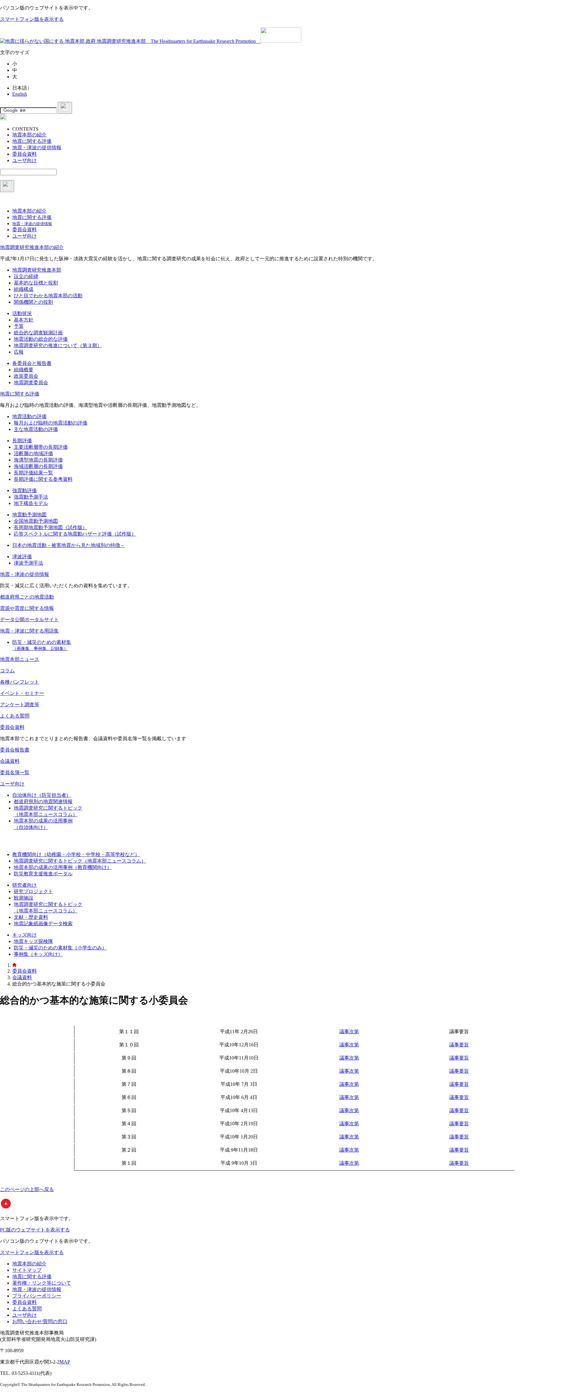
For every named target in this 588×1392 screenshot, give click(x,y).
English (19, 94)
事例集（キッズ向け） (38, 954)
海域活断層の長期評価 (38, 466)
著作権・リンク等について (41, 1283)
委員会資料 (12, 727)
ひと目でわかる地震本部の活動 (48, 295)
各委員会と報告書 (31, 363)
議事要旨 (459, 1044)
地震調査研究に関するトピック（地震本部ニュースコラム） (80, 860)
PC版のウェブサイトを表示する (35, 1229)
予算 (19, 326)
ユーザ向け (12, 783)
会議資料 (10, 761)
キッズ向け (24, 934)
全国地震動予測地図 (36, 521)
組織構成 (23, 289)
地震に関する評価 (19, 393)
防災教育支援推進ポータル (43, 873)
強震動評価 (24, 490)
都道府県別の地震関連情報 (43, 801)
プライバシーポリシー (36, 1295)
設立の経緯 (26, 276)
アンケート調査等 (19, 704)
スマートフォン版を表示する (32, 19)
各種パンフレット (19, 682)
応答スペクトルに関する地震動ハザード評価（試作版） (75, 533)
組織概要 (23, 369)
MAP (64, 1361)
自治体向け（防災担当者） (41, 795)
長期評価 (22, 440)
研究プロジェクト (33, 891)
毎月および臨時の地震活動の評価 (50, 422)
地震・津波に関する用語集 (29, 630)
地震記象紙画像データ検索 (43, 923)
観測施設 (23, 897)
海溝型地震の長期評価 (38, 459)
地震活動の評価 (29, 416)
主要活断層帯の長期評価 (41, 447)
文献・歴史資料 (31, 917)
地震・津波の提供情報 (24, 574)
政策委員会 (26, 376)
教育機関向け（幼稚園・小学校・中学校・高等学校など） (76, 854)
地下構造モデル (31, 503)
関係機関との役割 (33, 302)
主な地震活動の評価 (36, 429)
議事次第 (349, 1031)
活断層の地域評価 (33, 453)
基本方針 (23, 319)
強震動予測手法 (31, 496)
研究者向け (24, 885)
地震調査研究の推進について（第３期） (58, 345)
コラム (7, 670)
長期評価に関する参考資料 (43, 479)
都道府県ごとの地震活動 (27, 596)
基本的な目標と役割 (36, 282)
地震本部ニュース (19, 659)
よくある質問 (14, 715)
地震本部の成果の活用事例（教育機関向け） (63, 867)
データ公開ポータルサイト (29, 619)
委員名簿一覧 (14, 772)
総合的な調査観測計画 (38, 332)
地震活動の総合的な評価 (41, 339)
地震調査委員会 (31, 382)
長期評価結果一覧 (33, 472)
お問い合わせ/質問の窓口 (39, 1321)
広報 (19, 351)
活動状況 (22, 313)
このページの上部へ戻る (27, 1189)
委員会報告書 (14, 749)
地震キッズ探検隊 (33, 941)
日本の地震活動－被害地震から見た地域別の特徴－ (68, 545)
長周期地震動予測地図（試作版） (50, 527)
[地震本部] (14, 965)
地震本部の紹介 (29, 1263)
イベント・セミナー (22, 693)
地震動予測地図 (29, 514)
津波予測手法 (28, 563)
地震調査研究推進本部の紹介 (32, 247)
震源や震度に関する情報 (27, 608)
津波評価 (22, 556)
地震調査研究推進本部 (36, 270)
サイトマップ (27, 1270)
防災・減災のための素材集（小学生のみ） (60, 947)
